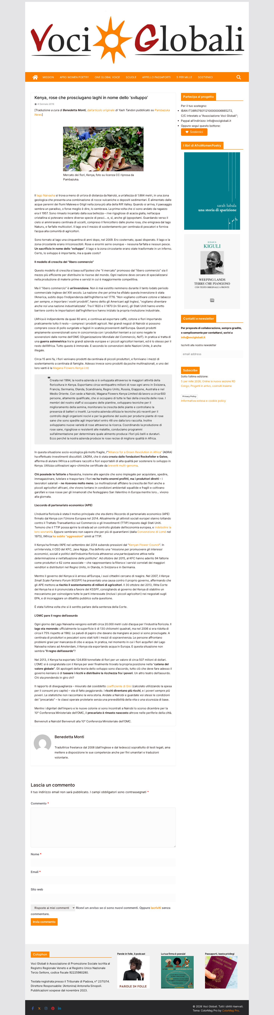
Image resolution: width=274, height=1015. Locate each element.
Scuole (131, 77)
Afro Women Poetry (74, 77)
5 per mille (184, 77)
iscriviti (156, 908)
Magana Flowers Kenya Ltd (70, 368)
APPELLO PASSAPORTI (156, 77)
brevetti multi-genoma (123, 465)
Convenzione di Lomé (151, 532)
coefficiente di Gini (119, 686)
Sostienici (196, 131)
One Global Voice (107, 77)
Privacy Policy (189, 396)
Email (36, 872)
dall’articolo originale (101, 110)
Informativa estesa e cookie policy (203, 400)
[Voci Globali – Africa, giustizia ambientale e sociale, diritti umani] (137, 13)
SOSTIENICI (205, 77)
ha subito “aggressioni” (68, 536)
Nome (36, 854)
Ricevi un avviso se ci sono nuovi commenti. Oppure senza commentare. (100, 911)
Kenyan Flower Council (144, 545)
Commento (40, 803)
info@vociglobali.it (193, 337)
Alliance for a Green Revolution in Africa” (135, 452)
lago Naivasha (46, 195)
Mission (48, 77)
